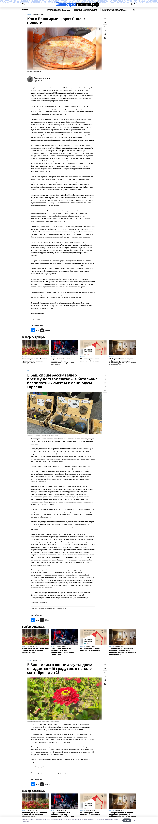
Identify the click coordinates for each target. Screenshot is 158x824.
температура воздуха (61, 773)
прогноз (43, 773)
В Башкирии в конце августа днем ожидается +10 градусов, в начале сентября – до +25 (85, 9)
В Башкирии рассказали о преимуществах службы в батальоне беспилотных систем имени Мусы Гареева (58, 9)
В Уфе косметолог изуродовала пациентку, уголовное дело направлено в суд (115, 9)
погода (37, 773)
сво (36, 609)
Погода (29, 660)
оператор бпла (61, 609)
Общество (30, 371)
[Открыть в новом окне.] (35, 330)
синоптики (50, 773)
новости (37, 319)
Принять (127, 820)
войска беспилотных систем (47, 609)
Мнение (25, 9)
